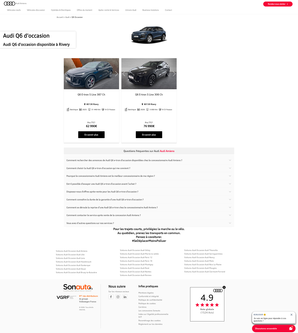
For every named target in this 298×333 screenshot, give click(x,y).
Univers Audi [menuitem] (130, 10)
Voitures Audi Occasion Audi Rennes (135, 275)
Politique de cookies (147, 303)
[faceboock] (111, 297)
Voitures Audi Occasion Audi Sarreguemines (203, 254)
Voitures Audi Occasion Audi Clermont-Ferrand (204, 271)
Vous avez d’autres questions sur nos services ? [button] (90, 223)
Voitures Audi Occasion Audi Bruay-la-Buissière (76, 272)
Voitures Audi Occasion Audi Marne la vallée (139, 254)
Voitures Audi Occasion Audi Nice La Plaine (202, 264)
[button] (66, 73)
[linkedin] (125, 297)
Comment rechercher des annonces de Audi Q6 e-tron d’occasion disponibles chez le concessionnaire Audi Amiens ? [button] (124, 160)
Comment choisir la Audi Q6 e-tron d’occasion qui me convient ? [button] (98, 168)
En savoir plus (91, 134)
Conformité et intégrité (148, 296)
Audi (67, 17)
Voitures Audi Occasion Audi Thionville (201, 250)
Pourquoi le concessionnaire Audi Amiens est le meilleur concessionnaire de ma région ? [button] (110, 176)
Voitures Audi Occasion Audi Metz (199, 261)
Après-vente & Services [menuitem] (108, 10)
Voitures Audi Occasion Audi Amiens (71, 251)
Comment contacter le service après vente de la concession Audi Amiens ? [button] (103, 215)
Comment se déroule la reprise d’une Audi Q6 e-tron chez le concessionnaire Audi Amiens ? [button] (112, 207)
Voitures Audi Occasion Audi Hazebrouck (73, 262)
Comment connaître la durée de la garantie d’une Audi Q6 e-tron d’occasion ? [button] (105, 199)
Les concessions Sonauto (149, 310)
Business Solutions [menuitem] (150, 10)
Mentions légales (146, 293)
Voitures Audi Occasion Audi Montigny (136, 264)
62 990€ (91, 126)
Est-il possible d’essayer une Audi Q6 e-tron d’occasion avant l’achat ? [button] (101, 183)
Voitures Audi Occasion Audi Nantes (135, 271)
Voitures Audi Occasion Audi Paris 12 (136, 257)
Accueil (60, 17)
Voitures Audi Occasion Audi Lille (70, 254)
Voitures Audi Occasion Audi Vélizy (135, 250)
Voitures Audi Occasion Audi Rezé (134, 268)
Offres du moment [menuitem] (84, 10)
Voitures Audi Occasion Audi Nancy (199, 257)
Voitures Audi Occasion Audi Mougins (200, 268)
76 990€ (149, 126)
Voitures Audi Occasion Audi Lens (70, 258)
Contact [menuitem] (168, 10)
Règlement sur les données (150, 324)
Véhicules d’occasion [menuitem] (36, 10)
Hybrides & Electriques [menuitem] (61, 10)
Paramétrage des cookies (149, 320)
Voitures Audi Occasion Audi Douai (71, 269)
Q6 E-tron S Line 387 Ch (91, 94)
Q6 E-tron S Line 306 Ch (149, 94)
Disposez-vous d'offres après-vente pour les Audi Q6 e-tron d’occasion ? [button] (102, 191)
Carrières (142, 307)
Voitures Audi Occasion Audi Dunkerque (73, 265)
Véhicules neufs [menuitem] (14, 10)
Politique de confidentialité (150, 300)
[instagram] (118, 297)
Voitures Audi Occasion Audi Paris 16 (136, 261)
